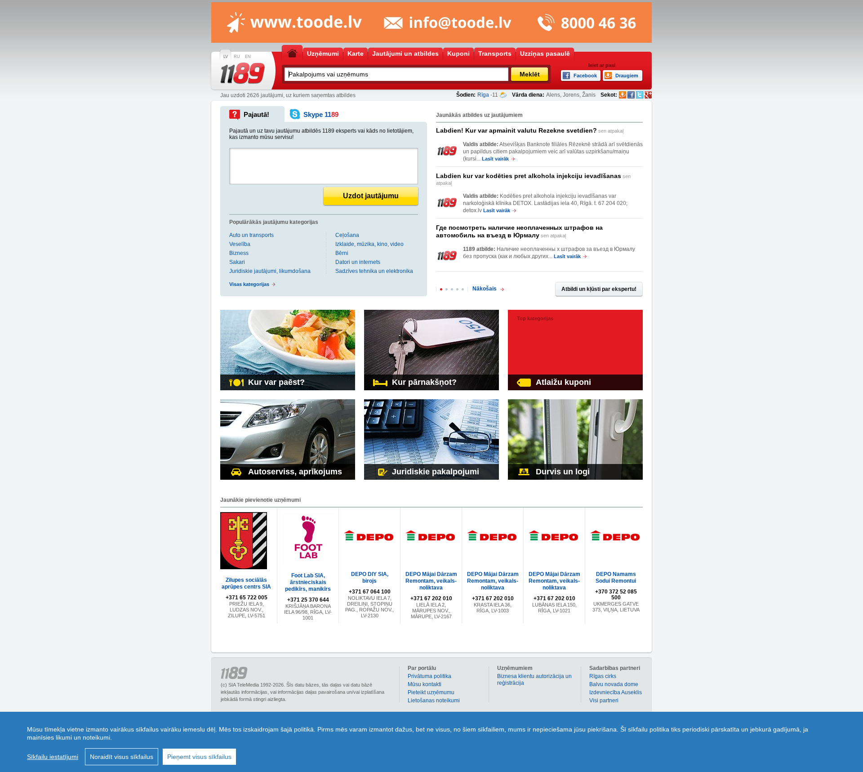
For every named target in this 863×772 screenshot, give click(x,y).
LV (225, 56)
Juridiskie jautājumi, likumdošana (270, 271)
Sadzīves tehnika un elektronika (374, 271)
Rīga (483, 95)
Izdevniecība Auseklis (615, 692)
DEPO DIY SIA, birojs (369, 577)
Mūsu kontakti (424, 684)
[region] (431, 742)
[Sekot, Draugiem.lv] (622, 94)
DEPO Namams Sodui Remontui (616, 577)
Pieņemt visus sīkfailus (199, 756)
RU (237, 56)
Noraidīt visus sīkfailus (121, 756)
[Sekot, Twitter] (639, 94)
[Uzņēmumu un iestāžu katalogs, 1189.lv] (242, 73)
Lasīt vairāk (495, 158)
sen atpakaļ (529, 130)
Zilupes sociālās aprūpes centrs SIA (246, 583)
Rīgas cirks (602, 676)
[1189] (447, 151)
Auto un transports (251, 235)
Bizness (239, 253)
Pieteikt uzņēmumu (431, 692)
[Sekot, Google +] (648, 94)
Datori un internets (357, 262)
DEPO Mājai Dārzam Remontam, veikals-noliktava (431, 581)
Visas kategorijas (249, 284)
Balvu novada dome (613, 684)
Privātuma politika (429, 676)
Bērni (341, 253)
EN (248, 56)
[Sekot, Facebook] (631, 94)
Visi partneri (603, 700)
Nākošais (484, 289)
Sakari (237, 262)
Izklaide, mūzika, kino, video (369, 244)
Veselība (239, 244)
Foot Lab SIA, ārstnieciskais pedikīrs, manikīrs (308, 582)
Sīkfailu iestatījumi (52, 756)
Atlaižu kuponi (563, 382)
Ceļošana (347, 235)
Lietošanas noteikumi (434, 700)
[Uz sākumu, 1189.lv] (292, 53)
